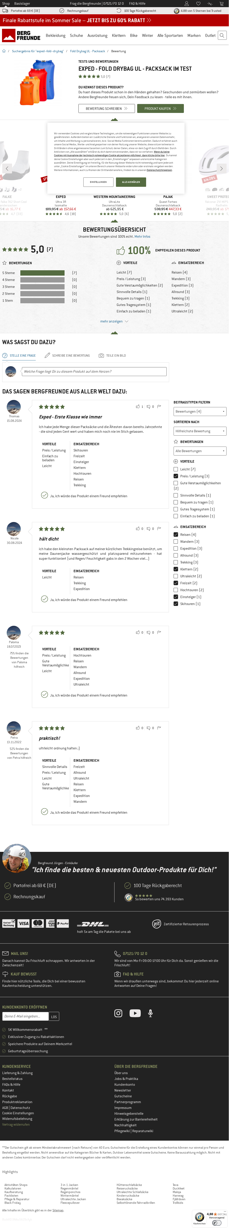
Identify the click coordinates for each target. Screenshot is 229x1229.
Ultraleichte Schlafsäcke (132, 1192)
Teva (175, 1185)
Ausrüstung (97, 35)
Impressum (123, 1108)
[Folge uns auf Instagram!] (121, 1014)
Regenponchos (70, 1192)
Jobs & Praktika (126, 1079)
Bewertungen (191, 441)
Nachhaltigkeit (125, 1125)
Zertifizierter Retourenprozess (186, 924)
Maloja (177, 1192)
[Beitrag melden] (159, 407)
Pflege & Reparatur (16, 1199)
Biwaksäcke (124, 1199)
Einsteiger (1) (191, 597)
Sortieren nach (186, 422)
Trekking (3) (181, 298)
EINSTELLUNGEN (98, 182)
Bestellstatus (12, 1079)
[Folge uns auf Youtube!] (138, 1014)
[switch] (216, 1223)
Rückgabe (9, 1096)
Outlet (210, 35)
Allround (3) (181, 292)
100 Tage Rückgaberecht (140, 11)
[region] (116, 158)
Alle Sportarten (170, 35)
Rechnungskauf (77, 11)
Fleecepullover (70, 1203)
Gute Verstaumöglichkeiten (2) (140, 285)
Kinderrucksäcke (128, 1196)
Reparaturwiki (142, 1131)
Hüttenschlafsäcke (129, 1185)
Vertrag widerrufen (16, 1124)
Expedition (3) (183, 285)
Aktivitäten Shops (15, 1185)
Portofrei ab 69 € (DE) (25, 11)
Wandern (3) (181, 279)
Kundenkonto (124, 1084)
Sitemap (58, 1210)
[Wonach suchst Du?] (222, 35)
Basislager (22, 3)
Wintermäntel (70, 1196)
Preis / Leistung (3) (131, 279)
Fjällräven (179, 1199)
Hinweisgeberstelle (128, 1113)
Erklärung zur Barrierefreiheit (136, 1119)
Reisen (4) (180, 272)
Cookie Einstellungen (18, 1113)
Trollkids (178, 1203)
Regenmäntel (69, 1188)
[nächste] (222, 168)
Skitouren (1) (190, 604)
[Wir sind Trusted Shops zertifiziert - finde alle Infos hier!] (128, 897)
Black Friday (12, 1203)
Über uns (121, 1073)
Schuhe (76, 35)
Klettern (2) (181, 305)
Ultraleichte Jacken (73, 1199)
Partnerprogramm (127, 1102)
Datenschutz (20, 1108)
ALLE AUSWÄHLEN (131, 182)
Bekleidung (55, 35)
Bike (134, 35)
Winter (147, 35)
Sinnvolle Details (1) (132, 292)
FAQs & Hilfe (11, 1084)
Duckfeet (179, 1188)
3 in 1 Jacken (69, 1185)
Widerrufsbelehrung (17, 1119)
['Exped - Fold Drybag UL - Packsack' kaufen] (38, 83)
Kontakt (8, 1090)
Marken (194, 35)
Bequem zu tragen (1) (133, 298)
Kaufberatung (13, 1192)
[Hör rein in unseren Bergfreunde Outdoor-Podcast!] (154, 1014)
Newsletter (122, 1090)
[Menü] (225, 1212)
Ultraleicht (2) (182, 311)
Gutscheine (123, 1096)
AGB (5, 1108)
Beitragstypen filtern (192, 402)
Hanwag (178, 1196)
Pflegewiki (122, 1131)
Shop (6, 3)
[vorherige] (7, 168)
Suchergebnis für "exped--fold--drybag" (38, 51)
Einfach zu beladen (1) (134, 311)
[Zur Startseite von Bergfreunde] (22, 35)
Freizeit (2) (188, 583)
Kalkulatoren (12, 1188)
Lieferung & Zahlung (17, 1073)
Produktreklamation (17, 1102)
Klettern (119, 35)
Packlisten (11, 1196)
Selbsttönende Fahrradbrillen (136, 1203)
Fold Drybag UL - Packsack (87, 51)
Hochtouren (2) (192, 590)
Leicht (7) (124, 272)
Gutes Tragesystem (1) (134, 305)
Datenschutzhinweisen (159, 170)
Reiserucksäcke (127, 1188)
